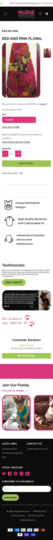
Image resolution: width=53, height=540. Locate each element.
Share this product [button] (10, 173)
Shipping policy (27, 520)
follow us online (13, 390)
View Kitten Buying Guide (16, 142)
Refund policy (39, 511)
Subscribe (10, 497)
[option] (47, 53)
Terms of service (36, 515)
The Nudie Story (9, 449)
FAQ (4, 457)
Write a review (26, 355)
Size (4, 115)
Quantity (6, 149)
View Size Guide (11, 127)
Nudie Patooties (22, 511)
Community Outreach (12, 453)
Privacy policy (18, 515)
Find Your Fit (13, 282)
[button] (5, 14)
